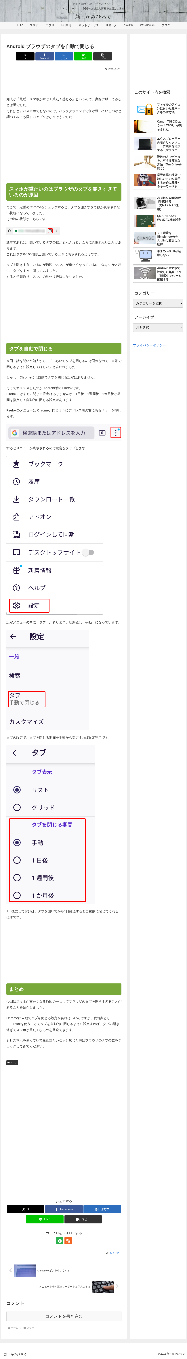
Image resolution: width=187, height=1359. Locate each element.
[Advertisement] (63, 82)
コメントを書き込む (64, 1316)
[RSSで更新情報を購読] (68, 1240)
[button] (102, 56)
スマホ (13, 1062)
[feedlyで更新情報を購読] (59, 1240)
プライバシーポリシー (149, 345)
